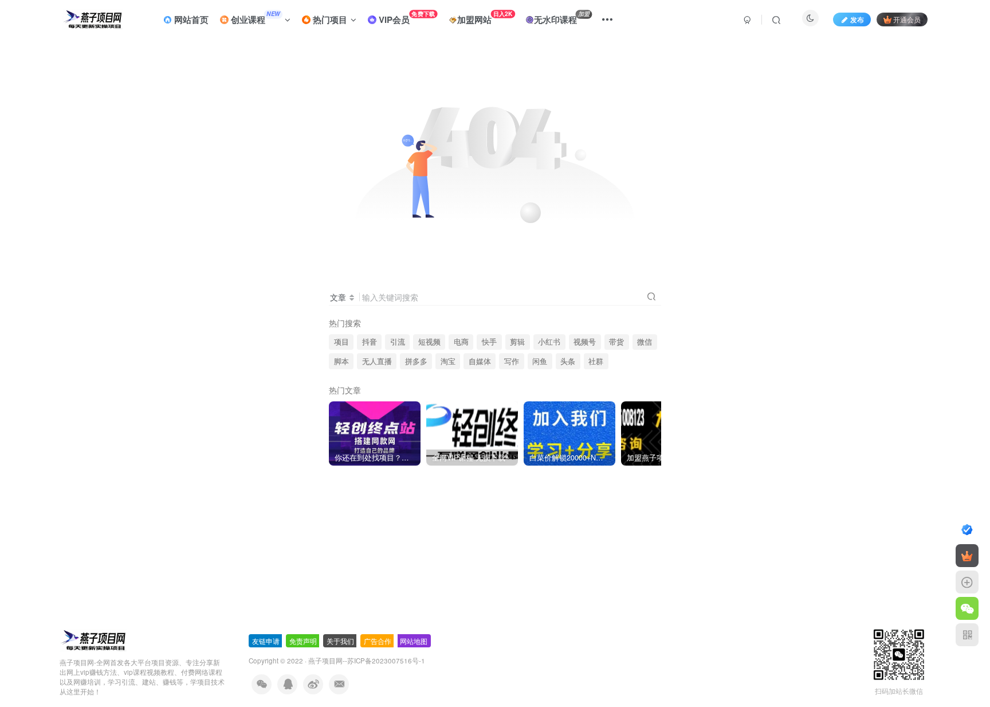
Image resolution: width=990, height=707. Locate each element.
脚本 (341, 361)
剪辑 (517, 342)
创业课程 (254, 18)
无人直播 (377, 361)
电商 (461, 342)
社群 (595, 361)
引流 (397, 342)
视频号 (584, 342)
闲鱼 (539, 361)
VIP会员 (405, 17)
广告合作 (377, 641)
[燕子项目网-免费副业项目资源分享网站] (93, 639)
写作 (511, 361)
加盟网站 (485, 17)
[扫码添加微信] (967, 608)
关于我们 (340, 641)
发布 (857, 19)
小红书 (549, 342)
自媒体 (480, 361)
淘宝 (448, 361)
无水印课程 (562, 18)
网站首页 (190, 19)
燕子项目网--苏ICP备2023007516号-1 (366, 660)
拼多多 (416, 361)
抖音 (369, 342)
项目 (341, 342)
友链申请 (266, 641)
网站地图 (413, 641)
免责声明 (303, 641)
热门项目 (329, 19)
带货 (616, 342)
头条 (567, 361)
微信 (644, 342)
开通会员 (907, 19)
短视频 (429, 342)
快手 (489, 342)
